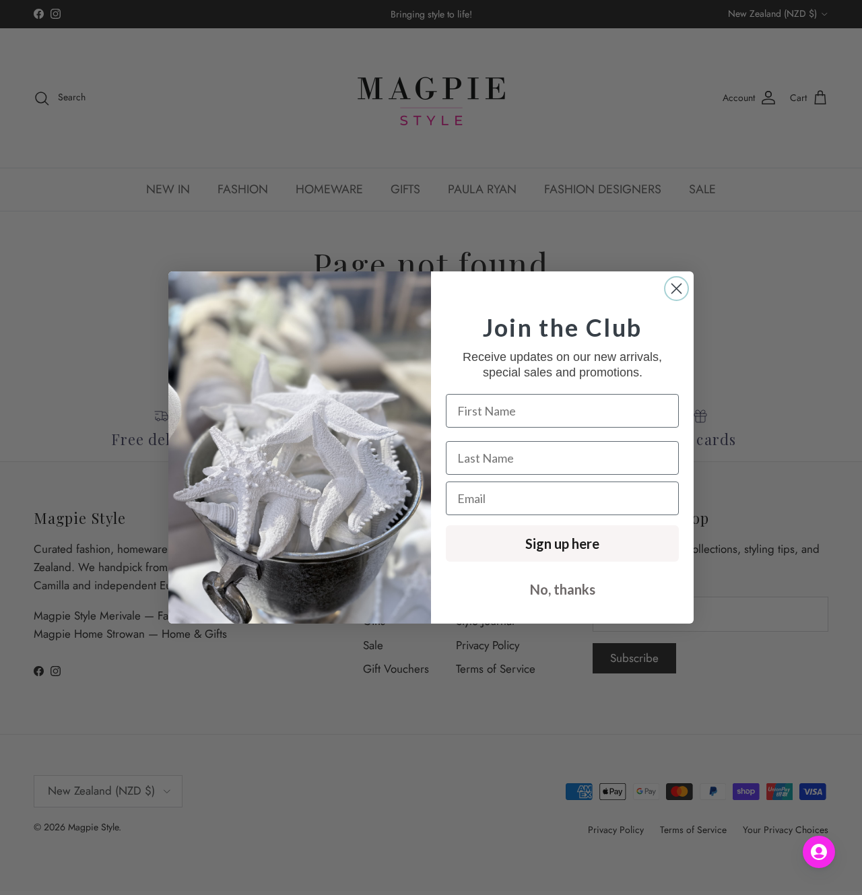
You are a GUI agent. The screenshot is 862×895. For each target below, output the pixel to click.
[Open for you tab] (819, 852)
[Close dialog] (676, 288)
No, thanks (562, 589)
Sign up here (562, 543)
